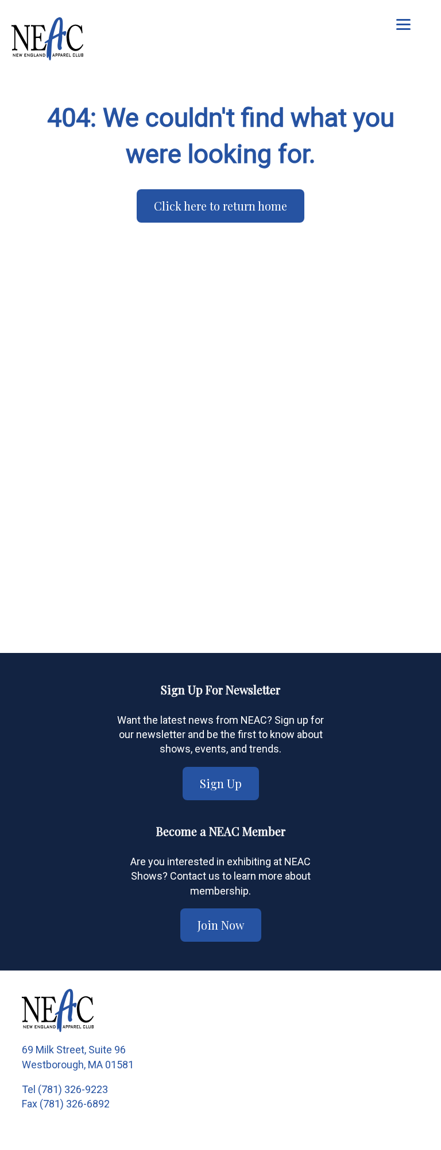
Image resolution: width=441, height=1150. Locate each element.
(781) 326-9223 (73, 1089)
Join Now (221, 925)
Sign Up (221, 783)
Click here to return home (220, 205)
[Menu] (403, 24)
